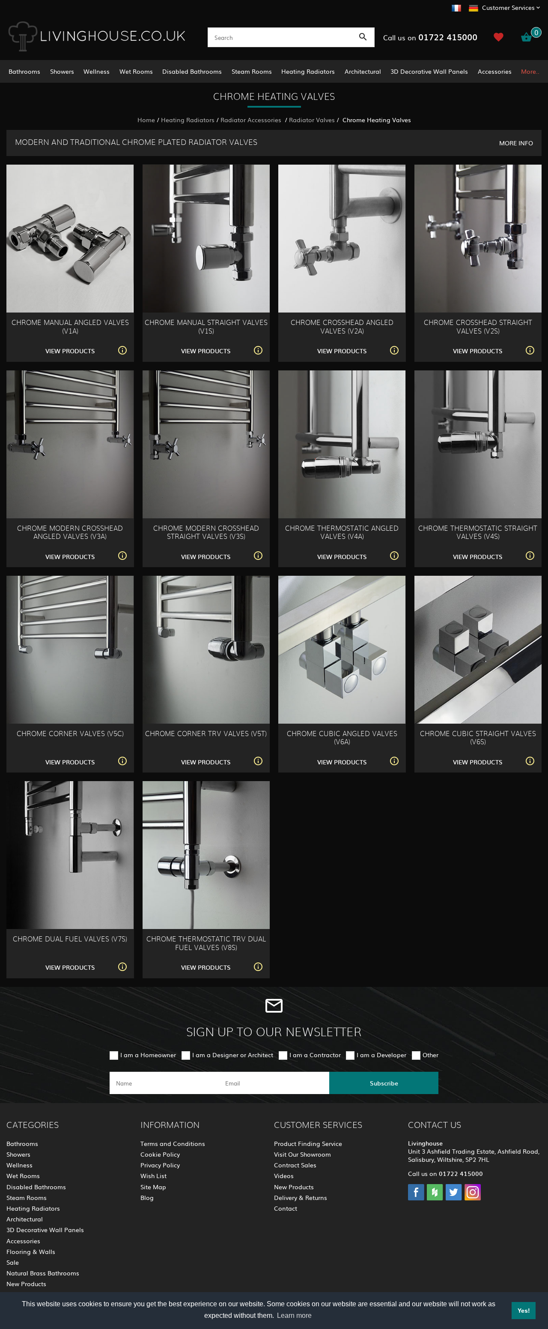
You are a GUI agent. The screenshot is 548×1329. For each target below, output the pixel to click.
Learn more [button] (294, 1315)
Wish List (153, 1175)
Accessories (495, 71)
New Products (26, 1283)
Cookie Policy (160, 1154)
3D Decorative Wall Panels (429, 71)
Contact (285, 1208)
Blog (147, 1197)
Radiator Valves (312, 119)
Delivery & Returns (300, 1197)
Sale (12, 1262)
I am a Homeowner (148, 1054)
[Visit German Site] (473, 7)
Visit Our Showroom (302, 1154)
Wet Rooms (136, 71)
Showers (62, 71)
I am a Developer (381, 1054)
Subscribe (384, 1083)
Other (430, 1054)
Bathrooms (24, 71)
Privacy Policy (160, 1165)
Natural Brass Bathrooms (42, 1273)
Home (146, 119)
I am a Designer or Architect (232, 1054)
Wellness (96, 71)
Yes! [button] (524, 1310)
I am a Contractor (315, 1054)
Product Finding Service (308, 1143)
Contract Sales (295, 1165)
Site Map (153, 1186)
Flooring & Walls (30, 1251)
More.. (530, 71)
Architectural (363, 71)
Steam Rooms (252, 71)
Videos (284, 1175)
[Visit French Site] (456, 7)
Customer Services (508, 7)
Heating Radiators (308, 71)
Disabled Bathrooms (192, 71)
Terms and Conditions (172, 1143)
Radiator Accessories (251, 119)
